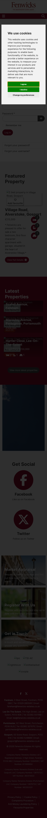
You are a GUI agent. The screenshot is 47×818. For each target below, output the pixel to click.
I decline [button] (23, 89)
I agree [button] (23, 84)
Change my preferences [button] (23, 95)
